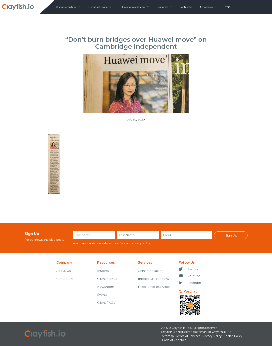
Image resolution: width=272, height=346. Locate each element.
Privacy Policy (141, 243)
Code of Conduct (174, 340)
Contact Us (185, 6)
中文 (227, 6)
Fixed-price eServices (133, 6)
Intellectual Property (99, 6)
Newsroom (105, 287)
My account (207, 6)
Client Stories (107, 279)
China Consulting (66, 6)
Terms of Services (188, 336)
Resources (162, 6)
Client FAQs (106, 303)
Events (102, 295)
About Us (63, 271)
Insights (103, 271)
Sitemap (168, 336)
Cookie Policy (233, 336)
